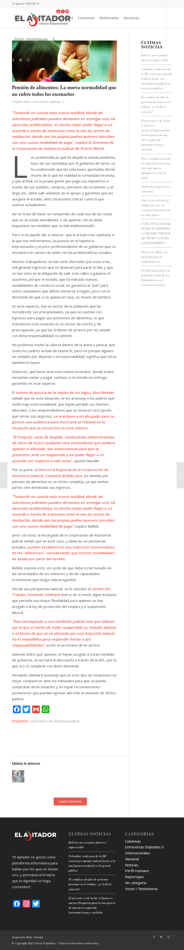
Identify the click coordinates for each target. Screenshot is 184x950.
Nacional (132, 859)
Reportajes (134, 876)
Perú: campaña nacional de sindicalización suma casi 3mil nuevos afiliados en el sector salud (156, 168)
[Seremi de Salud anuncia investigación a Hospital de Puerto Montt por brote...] (3, 475)
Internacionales (137, 853)
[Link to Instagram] (27, 60)
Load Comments (70, 801)
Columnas (133, 841)
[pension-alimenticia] (64, 61)
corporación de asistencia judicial (54, 721)
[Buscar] (54, 39)
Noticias (55, 102)
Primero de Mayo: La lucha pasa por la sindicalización (154, 256)
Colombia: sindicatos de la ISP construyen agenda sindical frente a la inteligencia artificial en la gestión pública (156, 78)
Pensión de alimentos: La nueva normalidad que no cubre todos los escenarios (64, 90)
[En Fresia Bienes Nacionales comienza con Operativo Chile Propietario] (180, 475)
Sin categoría (135, 882)
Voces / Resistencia (141, 888)
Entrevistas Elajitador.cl (144, 847)
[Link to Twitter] (20, 60)
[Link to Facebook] (13, 60)
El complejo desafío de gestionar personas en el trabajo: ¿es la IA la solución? (90, 884)
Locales (43, 102)
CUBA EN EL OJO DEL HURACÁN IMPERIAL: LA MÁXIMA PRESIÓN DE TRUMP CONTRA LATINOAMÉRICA (156, 233)
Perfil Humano (137, 870)
